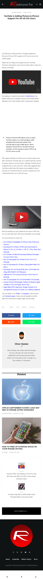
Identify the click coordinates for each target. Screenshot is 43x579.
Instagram (25, 293)
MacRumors (30, 96)
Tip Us (36, 559)
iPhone (24, 307)
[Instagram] (21, 552)
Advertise (15, 559)
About (8, 559)
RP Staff (5, 452)
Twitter (18, 293)
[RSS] (30, 552)
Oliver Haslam (16, 12)
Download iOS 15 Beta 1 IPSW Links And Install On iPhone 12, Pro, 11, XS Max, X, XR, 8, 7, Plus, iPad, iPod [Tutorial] (22, 249)
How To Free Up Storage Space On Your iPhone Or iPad (19, 448)
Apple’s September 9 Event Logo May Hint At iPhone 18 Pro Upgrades (21, 409)
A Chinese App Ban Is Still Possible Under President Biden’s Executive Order (21, 494)
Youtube (32, 307)
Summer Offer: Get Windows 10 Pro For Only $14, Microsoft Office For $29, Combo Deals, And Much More (21, 475)
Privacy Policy (26, 559)
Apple (12, 307)
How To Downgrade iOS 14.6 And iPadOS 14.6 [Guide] (21, 279)
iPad (18, 307)
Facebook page (9, 296)
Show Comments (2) (20, 511)
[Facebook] (13, 552)
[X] (17, 552)
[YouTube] (25, 552)
